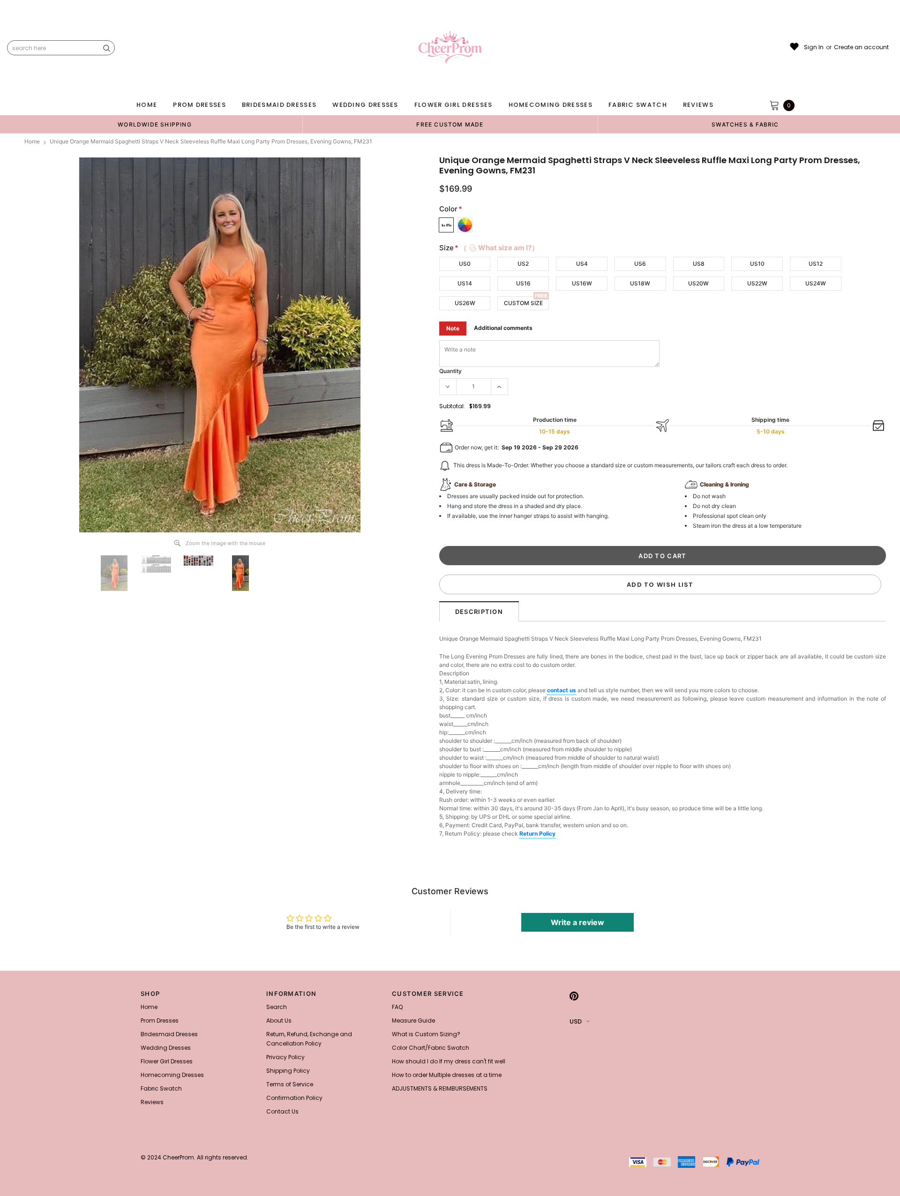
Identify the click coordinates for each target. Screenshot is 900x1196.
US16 (523, 283)
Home (32, 141)
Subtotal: (452, 406)
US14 (465, 283)
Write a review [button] (577, 922)
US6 (640, 263)
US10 (757, 263)
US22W (757, 283)
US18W (640, 283)
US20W (698, 283)
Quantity (450, 370)
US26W (465, 302)
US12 (816, 263)
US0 (465, 263)
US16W (582, 283)
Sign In (814, 47)
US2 (523, 263)
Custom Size (523, 302)
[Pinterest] (574, 996)
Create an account (861, 47)
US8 (699, 263)
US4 (582, 263)
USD (576, 1021)
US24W (815, 283)
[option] (154, 124)
